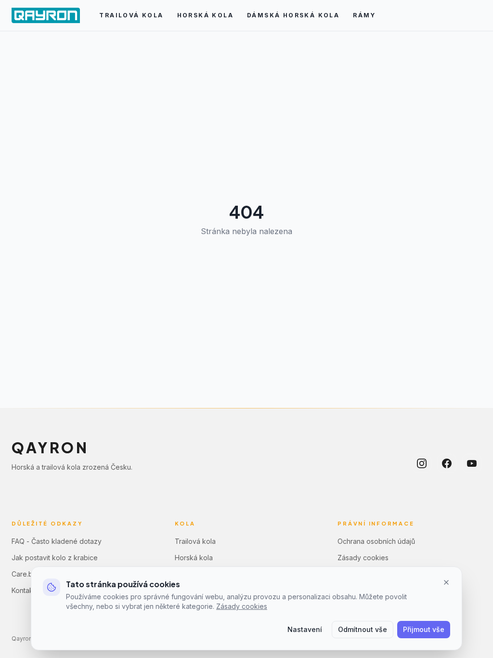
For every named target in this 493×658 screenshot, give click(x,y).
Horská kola (205, 15)
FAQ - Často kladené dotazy (57, 541)
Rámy (364, 15)
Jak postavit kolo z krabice (55, 557)
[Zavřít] (446, 582)
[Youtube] (471, 463)
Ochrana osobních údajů (376, 541)
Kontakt (23, 590)
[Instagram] (421, 463)
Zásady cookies (363, 557)
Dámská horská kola (293, 15)
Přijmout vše (423, 629)
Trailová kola (131, 15)
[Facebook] (446, 463)
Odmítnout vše (362, 629)
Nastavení (304, 629)
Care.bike (27, 574)
